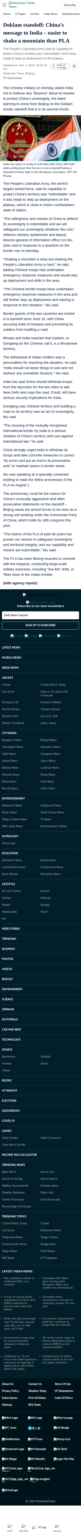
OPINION (8, 1029)
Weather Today (37, 1410)
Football (45, 1076)
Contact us (35, 1403)
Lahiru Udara (48, 742)
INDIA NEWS (10, 687)
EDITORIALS (10, 1039)
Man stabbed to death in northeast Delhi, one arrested (19, 1300)
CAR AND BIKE (11, 1049)
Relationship (9, 931)
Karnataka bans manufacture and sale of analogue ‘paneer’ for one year (58, 1320)
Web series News (12, 845)
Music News (9, 832)
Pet (4, 938)
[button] (4, 5)
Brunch (44, 910)
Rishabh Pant (10, 735)
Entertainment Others (53, 845)
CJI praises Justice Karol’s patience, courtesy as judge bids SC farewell (58, 1341)
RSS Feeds (34, 1424)
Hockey (6, 1083)
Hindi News (47, 1270)
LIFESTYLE (8, 903)
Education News (50, 893)
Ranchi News (10, 808)
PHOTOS (7, 978)
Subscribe (70, 5)
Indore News (9, 780)
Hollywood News (50, 825)
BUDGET (7, 998)
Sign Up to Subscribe (40, 641)
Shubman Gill (10, 721)
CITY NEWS (9, 752)
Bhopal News (48, 759)
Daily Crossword (50, 1157)
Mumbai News (11, 794)
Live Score (8, 711)
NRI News (8, 1277)
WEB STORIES (11, 948)
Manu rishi (46, 1212)
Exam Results (10, 893)
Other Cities (47, 808)
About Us (7, 1403)
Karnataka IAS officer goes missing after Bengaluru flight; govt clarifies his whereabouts (57, 1302)
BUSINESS (8, 968)
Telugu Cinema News (14, 838)
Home (7, 13)
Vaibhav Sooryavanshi (15, 1205)
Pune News (47, 801)
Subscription (9, 1417)
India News (50, 13)
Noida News (47, 794)
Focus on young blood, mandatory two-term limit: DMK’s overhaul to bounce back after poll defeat (20, 1322)
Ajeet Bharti (9, 1191)
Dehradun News (50, 766)
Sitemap (7, 1424)
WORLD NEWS (11, 677)
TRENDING (9, 958)
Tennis (44, 1083)
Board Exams (48, 879)
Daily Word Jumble (13, 1164)
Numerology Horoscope (16, 1226)
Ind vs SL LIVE (49, 735)
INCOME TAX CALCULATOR (19, 1174)
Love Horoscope (50, 1219)
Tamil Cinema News (52, 832)
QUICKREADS (11, 1130)
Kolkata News (10, 787)
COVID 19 (8, 1140)
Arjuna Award (48, 1198)
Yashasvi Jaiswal (50, 728)
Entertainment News (14, 1263)
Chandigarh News (12, 766)
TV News (45, 838)
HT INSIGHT (9, 1110)
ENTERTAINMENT (13, 818)
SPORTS (7, 1069)
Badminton (8, 1076)
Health (6, 924)
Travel (43, 931)
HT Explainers (48, 1277)
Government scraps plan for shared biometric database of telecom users (19, 1361)
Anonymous (14, 77)
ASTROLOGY (10, 855)
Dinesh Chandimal (13, 742)
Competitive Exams (14, 886)
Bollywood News (12, 825)
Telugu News (9, 1270)
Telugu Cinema (49, 1256)
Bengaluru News (12, 759)
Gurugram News (50, 773)
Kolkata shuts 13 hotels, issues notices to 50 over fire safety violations (57, 1378)
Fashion (6, 917)
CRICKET (7, 697)
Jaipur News (47, 780)
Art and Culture (11, 910)
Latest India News (17, 1290)
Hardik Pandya (11, 728)
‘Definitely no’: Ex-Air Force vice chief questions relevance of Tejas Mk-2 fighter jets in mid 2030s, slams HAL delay (20, 1382)
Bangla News (48, 1263)
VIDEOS (7, 988)
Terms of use (63, 1403)
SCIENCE (7, 1018)
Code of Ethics (64, 1417)
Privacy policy (10, 1410)
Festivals (45, 917)
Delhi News (9, 773)
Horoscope (8, 862)
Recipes (45, 924)
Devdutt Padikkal (50, 721)
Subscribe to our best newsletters (40, 621)
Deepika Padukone (13, 1212)
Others (6, 1090)
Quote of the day (12, 1198)
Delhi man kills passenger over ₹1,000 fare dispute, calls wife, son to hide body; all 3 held (20, 1342)
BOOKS (7, 1100)
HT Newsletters (64, 1410)
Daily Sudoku (10, 1157)
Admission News (12, 879)
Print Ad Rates (37, 1417)
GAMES (7, 1150)
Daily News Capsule (16, 631)
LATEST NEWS (11, 667)
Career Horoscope (13, 1219)
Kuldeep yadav (49, 1205)
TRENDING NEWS (13, 1184)
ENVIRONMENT (12, 1008)
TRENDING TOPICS (14, 1236)
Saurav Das (47, 1191)
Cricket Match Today (52, 704)
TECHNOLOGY (11, 1059)
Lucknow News (49, 787)
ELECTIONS (9, 1120)
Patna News (9, 801)
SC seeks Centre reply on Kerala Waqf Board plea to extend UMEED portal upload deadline (58, 1361)
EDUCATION (10, 872)
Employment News (52, 886)
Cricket (34, 13)
